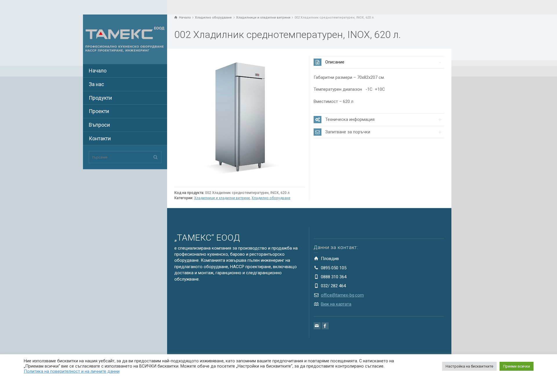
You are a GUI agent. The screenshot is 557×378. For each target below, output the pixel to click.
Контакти (100, 138)
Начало (97, 71)
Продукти (100, 98)
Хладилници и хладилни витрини (222, 198)
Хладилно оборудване (271, 198)
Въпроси (99, 125)
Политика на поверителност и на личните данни (72, 371)
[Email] (317, 325)
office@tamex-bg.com (342, 295)
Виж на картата (336, 304)
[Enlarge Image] (239, 120)
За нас (96, 84)
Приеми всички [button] (516, 366)
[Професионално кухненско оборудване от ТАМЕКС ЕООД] (125, 38)
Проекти (99, 111)
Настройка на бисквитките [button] (469, 366)
